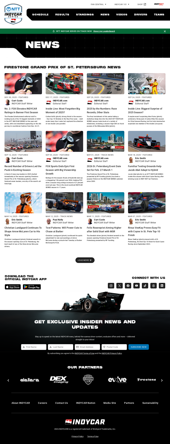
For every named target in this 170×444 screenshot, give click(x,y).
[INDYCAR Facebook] (128, 285)
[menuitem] (40, 14)
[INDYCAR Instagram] (111, 285)
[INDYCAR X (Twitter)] (119, 285)
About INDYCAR (21, 402)
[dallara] (30, 380)
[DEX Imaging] (59, 380)
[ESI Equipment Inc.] (88, 380)
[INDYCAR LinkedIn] (162, 285)
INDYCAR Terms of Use (84, 353)
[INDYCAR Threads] (153, 285)
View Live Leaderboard (104, 31)
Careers (42, 402)
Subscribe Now (138, 347)
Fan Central (97, 4)
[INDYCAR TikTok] (145, 285)
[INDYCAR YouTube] (136, 285)
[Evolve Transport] (117, 380)
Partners (129, 402)
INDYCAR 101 (120, 4)
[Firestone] (147, 380)
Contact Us (61, 402)
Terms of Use (92, 436)
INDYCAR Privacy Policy (112, 353)
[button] (8, 380)
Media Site (109, 402)
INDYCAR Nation (85, 402)
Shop (140, 4)
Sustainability (150, 402)
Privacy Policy (78, 436)
